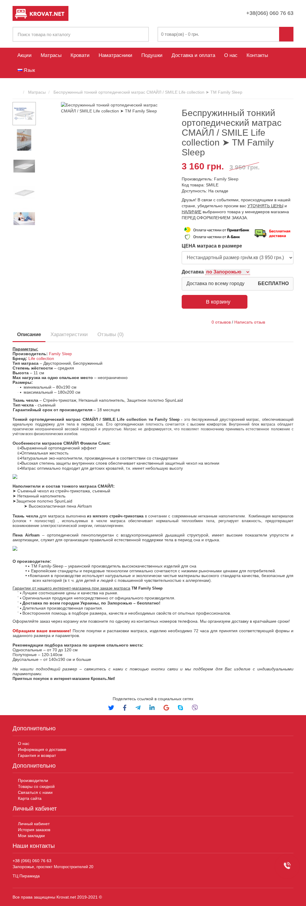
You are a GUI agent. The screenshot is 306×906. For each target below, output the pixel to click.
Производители (33, 780)
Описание (29, 334)
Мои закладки (31, 835)
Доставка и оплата (193, 55)
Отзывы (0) (110, 334)
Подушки (152, 55)
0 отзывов (221, 322)
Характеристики (69, 334)
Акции (24, 55)
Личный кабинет (34, 823)
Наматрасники (115, 55)
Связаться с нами (35, 792)
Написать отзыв (249, 322)
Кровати (80, 55)
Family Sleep (226, 179)
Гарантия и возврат (37, 755)
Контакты (257, 55)
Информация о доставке (42, 749)
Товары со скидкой (36, 786)
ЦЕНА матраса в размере (212, 245)
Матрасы (51, 55)
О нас (231, 55)
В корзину (218, 302)
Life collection (41, 358)
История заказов (34, 829)
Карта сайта (30, 798)
